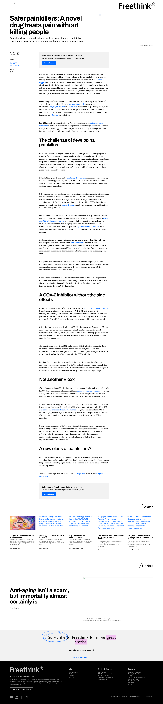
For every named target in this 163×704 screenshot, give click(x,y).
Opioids (54, 115)
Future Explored (103, 675)
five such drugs (68, 205)
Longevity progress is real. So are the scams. (22, 536)
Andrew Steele (15, 548)
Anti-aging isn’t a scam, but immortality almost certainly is (39, 595)
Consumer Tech (133, 679)
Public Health (14, 65)
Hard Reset (102, 672)
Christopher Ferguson (76, 548)
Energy (130, 675)
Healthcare (13, 62)
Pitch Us (71, 677)
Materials (131, 682)
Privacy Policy (148, 696)
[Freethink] (137, 5)
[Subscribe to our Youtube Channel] (11, 697)
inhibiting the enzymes (76, 178)
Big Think (81, 473)
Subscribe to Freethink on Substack (81, 650)
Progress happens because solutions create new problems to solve (140, 537)
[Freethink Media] (37, 669)
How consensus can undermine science (77, 536)
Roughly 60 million (57, 107)
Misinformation (73, 533)
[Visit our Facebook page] (21, 697)
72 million (73, 107)
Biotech (130, 684)
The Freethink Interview (105, 674)
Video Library (102, 679)
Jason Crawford (133, 550)
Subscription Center (80, 657)
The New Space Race (135, 681)
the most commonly (76, 104)
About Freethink (74, 672)
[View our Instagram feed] (16, 697)
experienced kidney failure (88, 226)
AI (40, 533)
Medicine (12, 63)
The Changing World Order (136, 677)
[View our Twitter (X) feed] (27, 697)
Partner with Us (74, 674)
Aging (11, 533)
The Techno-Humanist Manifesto (137, 533)
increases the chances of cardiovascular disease (60, 410)
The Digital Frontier (134, 674)
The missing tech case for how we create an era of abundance (111, 537)
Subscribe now (49, 63)
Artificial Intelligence (134, 672)
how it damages (77, 242)
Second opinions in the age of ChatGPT (51, 536)
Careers (71, 675)
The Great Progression (105, 533)
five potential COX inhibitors (95, 308)
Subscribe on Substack (20, 689)
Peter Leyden (102, 550)
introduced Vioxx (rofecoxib (89, 391)
